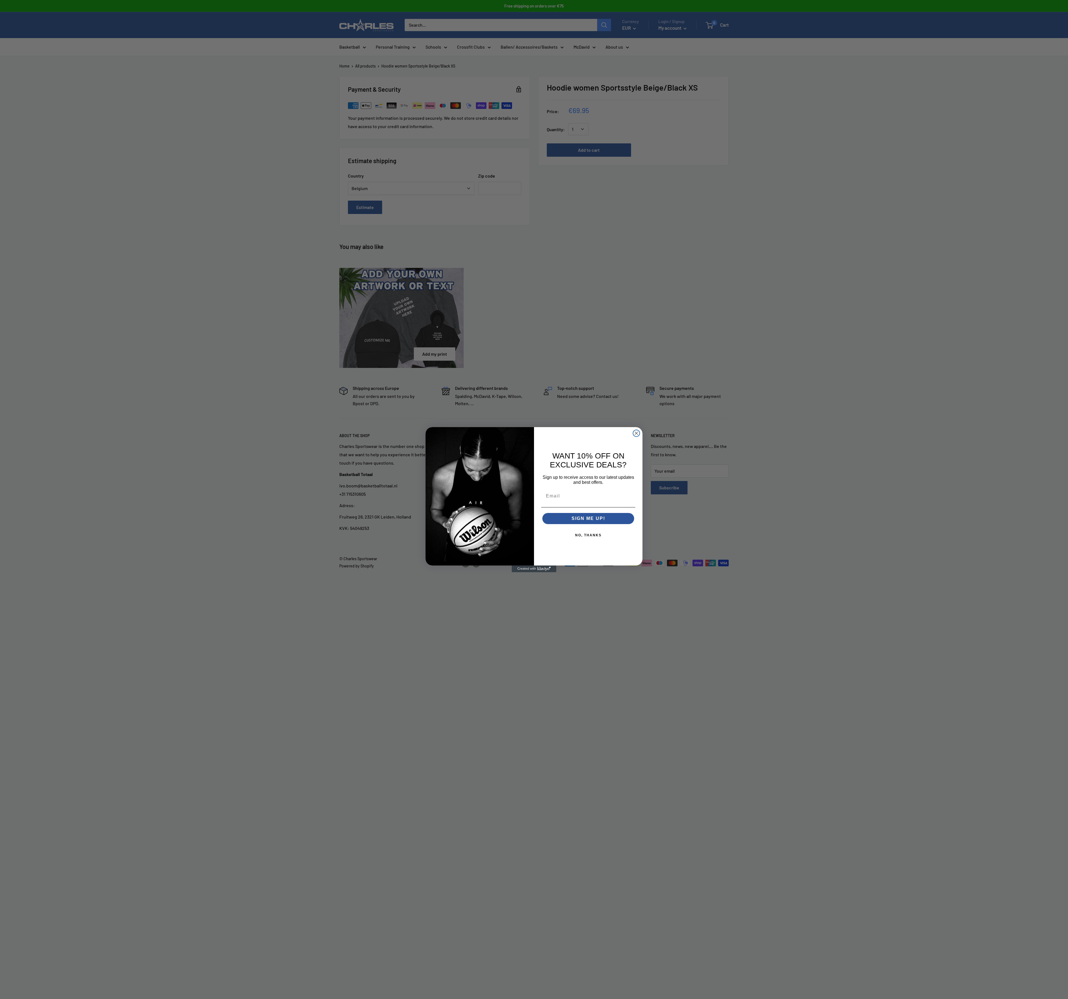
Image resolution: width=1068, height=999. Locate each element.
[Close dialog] (636, 433)
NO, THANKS (588, 535)
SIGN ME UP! (588, 518)
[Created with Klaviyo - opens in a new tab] (534, 568)
